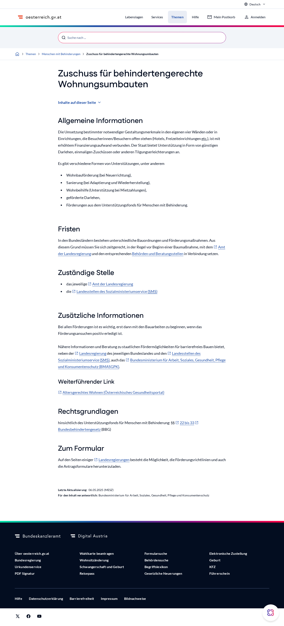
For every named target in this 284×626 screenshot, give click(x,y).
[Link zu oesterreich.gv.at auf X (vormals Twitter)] (18, 617)
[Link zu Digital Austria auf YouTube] (39, 617)
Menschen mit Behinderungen (61, 54)
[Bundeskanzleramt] (38, 536)
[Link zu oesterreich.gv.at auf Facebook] (28, 617)
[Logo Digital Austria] (93, 536)
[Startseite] (17, 54)
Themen (31, 54)
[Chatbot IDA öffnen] (270, 612)
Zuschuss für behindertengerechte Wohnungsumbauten (122, 54)
